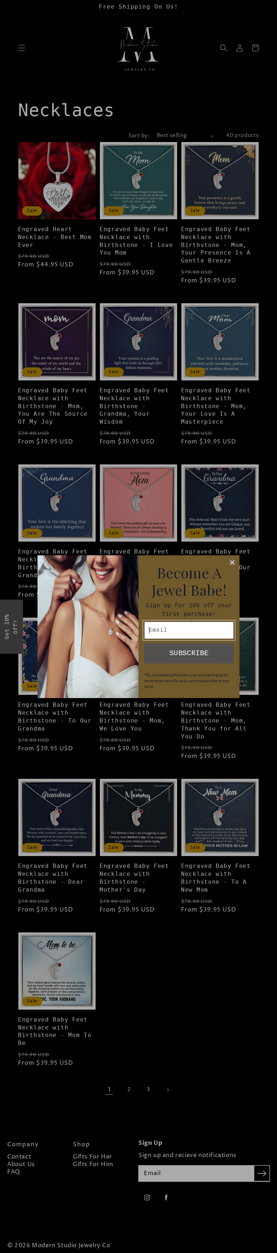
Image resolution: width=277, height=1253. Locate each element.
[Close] (232, 562)
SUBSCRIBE (189, 653)
